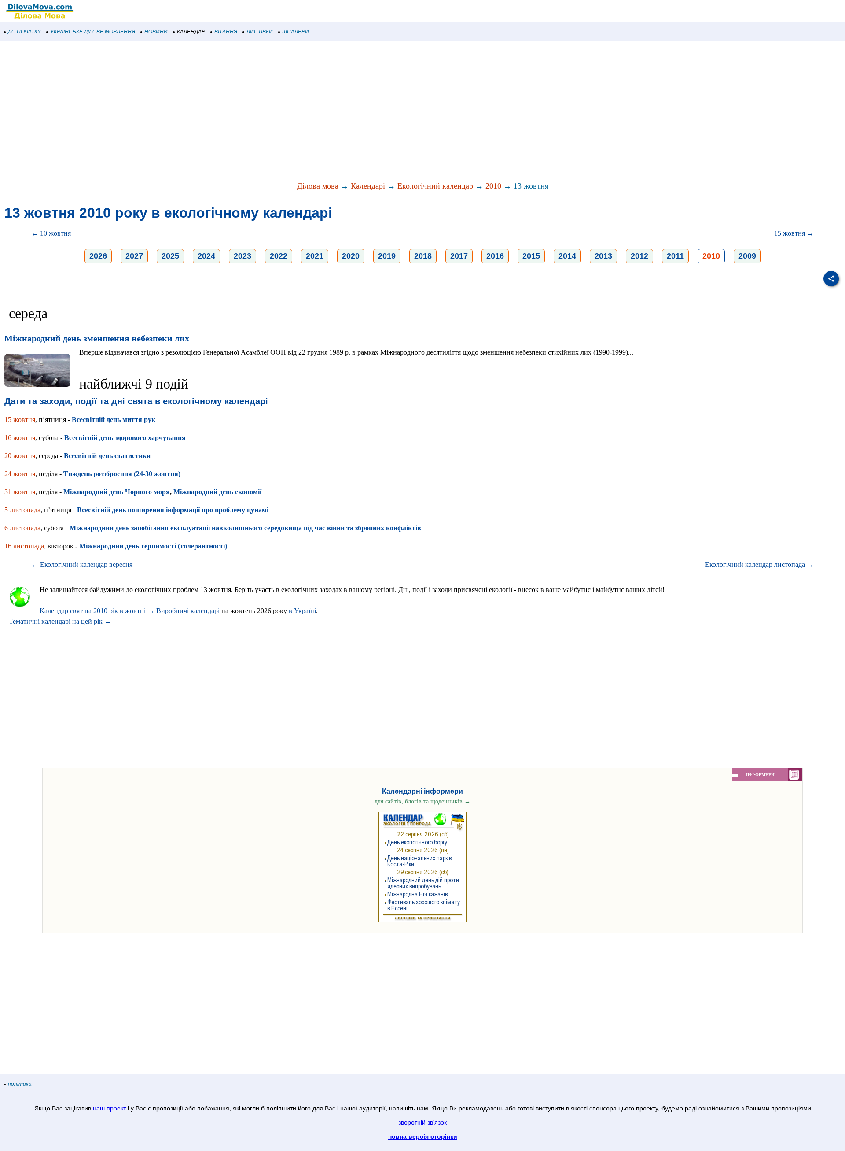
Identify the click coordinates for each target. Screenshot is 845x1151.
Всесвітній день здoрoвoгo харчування (125, 437)
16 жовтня (19, 437)
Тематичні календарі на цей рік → (60, 621)
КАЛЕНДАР (191, 32)
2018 (423, 256)
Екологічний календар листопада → (759, 564)
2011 (675, 256)
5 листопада (22, 510)
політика (20, 1084)
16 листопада (24, 546)
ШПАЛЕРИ (295, 32)
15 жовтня (19, 419)
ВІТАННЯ (226, 32)
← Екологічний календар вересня (81, 564)
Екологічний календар (435, 185)
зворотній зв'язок (422, 1122)
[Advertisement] (264, 112)
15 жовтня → (794, 233)
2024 (206, 256)
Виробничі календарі (188, 610)
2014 (567, 256)
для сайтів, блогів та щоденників (422, 801)
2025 (170, 256)
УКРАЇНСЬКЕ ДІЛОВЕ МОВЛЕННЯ (92, 32)
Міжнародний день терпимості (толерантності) (153, 546)
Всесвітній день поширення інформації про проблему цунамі (172, 510)
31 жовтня (19, 492)
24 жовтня (19, 473)
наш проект (109, 1108)
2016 (495, 256)
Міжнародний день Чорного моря (116, 492)
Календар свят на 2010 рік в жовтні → (97, 610)
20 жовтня (19, 455)
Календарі (368, 185)
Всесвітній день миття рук (113, 419)
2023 (242, 256)
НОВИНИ (156, 32)
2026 (98, 256)
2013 (603, 256)
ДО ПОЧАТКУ (24, 32)
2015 (531, 256)
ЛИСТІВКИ (259, 32)
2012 (639, 256)
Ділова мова (317, 185)
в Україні (302, 610)
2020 (351, 256)
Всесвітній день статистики (107, 455)
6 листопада (22, 528)
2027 (134, 256)
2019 (387, 256)
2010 (493, 185)
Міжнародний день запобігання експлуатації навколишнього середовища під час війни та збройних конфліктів (245, 528)
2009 (747, 256)
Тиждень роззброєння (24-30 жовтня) (121, 473)
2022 (278, 256)
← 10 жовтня (51, 233)
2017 (459, 256)
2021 (314, 256)
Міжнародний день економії (217, 492)
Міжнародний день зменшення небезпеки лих (96, 338)
